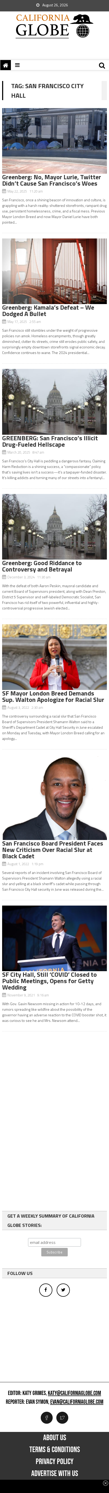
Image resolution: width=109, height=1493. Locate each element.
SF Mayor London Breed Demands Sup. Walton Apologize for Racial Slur (53, 696)
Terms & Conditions (54, 1449)
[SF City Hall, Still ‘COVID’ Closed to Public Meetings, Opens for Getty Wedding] (54, 938)
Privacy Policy (55, 1461)
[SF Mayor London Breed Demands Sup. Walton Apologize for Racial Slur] (54, 657)
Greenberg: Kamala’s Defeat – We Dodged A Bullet (48, 310)
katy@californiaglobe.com (74, 1393)
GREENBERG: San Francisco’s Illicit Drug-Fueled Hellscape (50, 441)
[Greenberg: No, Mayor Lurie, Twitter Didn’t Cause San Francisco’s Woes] (54, 141)
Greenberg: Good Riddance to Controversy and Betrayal (42, 566)
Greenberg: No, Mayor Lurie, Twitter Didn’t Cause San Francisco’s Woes (51, 180)
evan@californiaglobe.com (76, 1402)
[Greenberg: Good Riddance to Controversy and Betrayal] (54, 527)
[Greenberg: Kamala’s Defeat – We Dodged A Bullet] (54, 271)
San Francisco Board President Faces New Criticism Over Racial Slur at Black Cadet (52, 849)
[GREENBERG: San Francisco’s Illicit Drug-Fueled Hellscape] (54, 401)
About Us (54, 1438)
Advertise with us (54, 1473)
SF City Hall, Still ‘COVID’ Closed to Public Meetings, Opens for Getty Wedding (49, 981)
